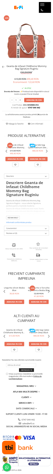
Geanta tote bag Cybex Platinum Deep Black (37, 146)
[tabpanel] (26, 39)
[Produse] (42, 5)
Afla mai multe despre (25, 391)
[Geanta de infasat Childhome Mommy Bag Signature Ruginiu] (26, 39)
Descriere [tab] (10, 176)
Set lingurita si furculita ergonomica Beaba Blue (39, 289)
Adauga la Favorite (16, 123)
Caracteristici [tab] (11, 228)
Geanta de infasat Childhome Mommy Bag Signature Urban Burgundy (15, 146)
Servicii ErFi (25, 403)
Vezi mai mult (13, 218)
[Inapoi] (2, 67)
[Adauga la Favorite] (15, 165)
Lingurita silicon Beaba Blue (14, 289)
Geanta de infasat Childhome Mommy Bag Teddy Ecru (14, 331)
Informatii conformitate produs (18, 222)
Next (49, 42)
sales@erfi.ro (28, 423)
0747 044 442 (28, 419)
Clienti (25, 397)
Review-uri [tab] (11, 233)
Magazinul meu (25, 386)
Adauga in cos (34, 100)
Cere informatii (36, 123)
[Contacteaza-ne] (42, 10)
